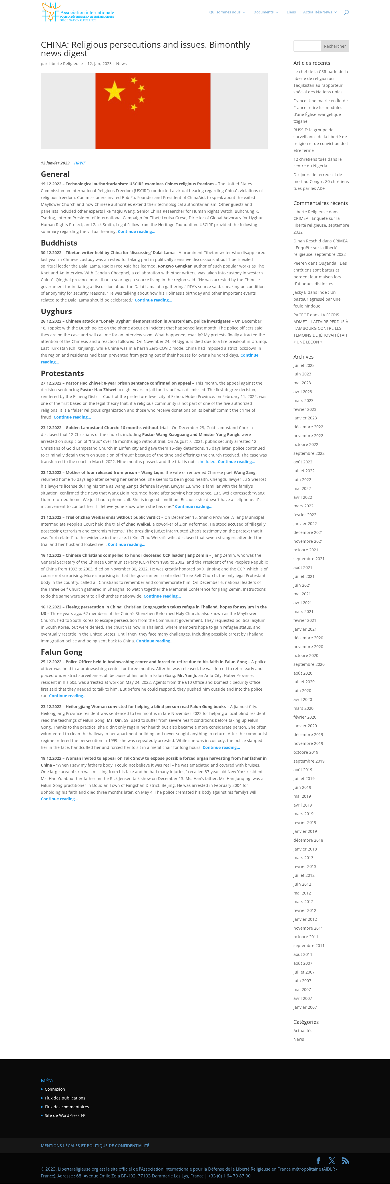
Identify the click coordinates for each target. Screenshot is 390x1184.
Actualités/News (317, 12)
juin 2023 (302, 374)
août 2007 (302, 963)
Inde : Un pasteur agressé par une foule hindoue (317, 299)
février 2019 (304, 822)
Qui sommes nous (224, 12)
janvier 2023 (305, 418)
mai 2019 (302, 796)
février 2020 (304, 717)
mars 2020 (303, 708)
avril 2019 (302, 805)
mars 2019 (303, 813)
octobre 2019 (305, 752)
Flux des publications (65, 1098)
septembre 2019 (309, 761)
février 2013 (304, 866)
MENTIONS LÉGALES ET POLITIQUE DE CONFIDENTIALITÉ (95, 1145)
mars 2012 (303, 901)
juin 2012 (302, 884)
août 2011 (302, 954)
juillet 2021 (304, 576)
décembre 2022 (308, 426)
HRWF (79, 163)
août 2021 (302, 567)
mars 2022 (303, 505)
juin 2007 (302, 980)
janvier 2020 (305, 725)
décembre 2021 (308, 532)
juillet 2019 (304, 778)
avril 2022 (302, 497)
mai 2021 (302, 593)
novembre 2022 (308, 435)
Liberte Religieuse (66, 63)
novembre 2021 (308, 541)
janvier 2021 (305, 629)
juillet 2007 (304, 972)
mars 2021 (303, 611)
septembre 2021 (309, 558)
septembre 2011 (309, 945)
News (121, 63)
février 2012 (304, 910)
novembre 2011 (308, 928)
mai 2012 (302, 893)
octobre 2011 (305, 936)
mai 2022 (302, 488)
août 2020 (302, 673)
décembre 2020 (308, 637)
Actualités (302, 1030)
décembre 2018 (308, 840)
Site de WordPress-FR (65, 1115)
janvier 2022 (305, 523)
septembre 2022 (309, 453)
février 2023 (304, 409)
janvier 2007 (305, 1007)
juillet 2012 (304, 875)
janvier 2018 (305, 849)
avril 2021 (302, 602)
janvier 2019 (305, 831)
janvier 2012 (305, 919)
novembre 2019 (308, 743)
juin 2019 (302, 787)
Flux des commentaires (67, 1106)
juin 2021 (302, 585)
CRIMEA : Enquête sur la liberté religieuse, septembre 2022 (321, 225)
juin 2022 (302, 479)
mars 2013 (303, 857)
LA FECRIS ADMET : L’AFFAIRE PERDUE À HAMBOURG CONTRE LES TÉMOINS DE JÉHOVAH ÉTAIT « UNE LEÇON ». (320, 328)
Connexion (55, 1089)
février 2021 (304, 620)
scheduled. (207, 461)
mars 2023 (303, 400)
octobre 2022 (305, 444)
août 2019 (302, 769)
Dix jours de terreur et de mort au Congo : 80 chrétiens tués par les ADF (321, 181)
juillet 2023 (304, 365)
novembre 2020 (308, 646)
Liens (291, 12)
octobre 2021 (305, 549)
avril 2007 (302, 998)
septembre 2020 (309, 664)
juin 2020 (302, 690)
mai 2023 (302, 382)
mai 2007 (302, 989)
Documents (264, 12)
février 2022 (304, 514)
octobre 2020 (305, 655)
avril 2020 (302, 699)
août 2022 (302, 462)
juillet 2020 (304, 681)
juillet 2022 (304, 470)
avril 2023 (302, 391)
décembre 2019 (308, 734)
